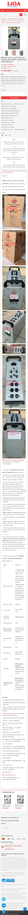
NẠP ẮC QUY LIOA (11, 908)
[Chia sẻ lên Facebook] (2, 135)
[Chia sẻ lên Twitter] (6, 135)
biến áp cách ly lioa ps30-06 (7, 127)
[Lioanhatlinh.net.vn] (14, 4)
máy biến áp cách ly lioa (19, 129)
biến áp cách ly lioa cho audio (8, 122)
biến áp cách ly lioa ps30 (7, 124)
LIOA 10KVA (8, 907)
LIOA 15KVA (15, 907)
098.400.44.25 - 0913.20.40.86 (13, 846)
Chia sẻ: (3, 132)
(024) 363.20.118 (9, 849)
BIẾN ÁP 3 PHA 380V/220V (17, 903)
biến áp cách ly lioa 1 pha (7, 120)
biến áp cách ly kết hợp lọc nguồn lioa (10, 115)
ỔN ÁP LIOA (7, 903)
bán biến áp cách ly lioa (6, 104)
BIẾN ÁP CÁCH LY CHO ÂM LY (8, 106)
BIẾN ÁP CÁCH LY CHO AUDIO (8, 108)
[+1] (9, 135)
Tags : (2, 101)
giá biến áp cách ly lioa (6, 129)
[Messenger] (25, 909)
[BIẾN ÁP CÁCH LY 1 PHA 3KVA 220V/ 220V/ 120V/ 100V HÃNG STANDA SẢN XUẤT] (7, 799)
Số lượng (3, 90)
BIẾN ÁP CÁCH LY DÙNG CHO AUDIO (10, 110)
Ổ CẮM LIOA (11, 905)
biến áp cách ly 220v (19, 104)
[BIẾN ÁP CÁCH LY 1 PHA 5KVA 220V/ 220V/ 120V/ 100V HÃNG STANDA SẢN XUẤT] (20, 799)
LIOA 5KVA (17, 905)
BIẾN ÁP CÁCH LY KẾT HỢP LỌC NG (10, 113)
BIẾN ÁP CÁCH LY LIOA (7, 117)
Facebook (6, 827)
